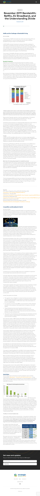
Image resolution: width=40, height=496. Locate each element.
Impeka (28, 488)
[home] (7, 2)
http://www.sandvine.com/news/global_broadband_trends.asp (16, 201)
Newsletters (20, 9)
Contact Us (20, 491)
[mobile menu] (36, 2)
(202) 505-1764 (20, 481)
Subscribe (6, 464)
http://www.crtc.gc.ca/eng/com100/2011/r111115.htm (14, 192)
